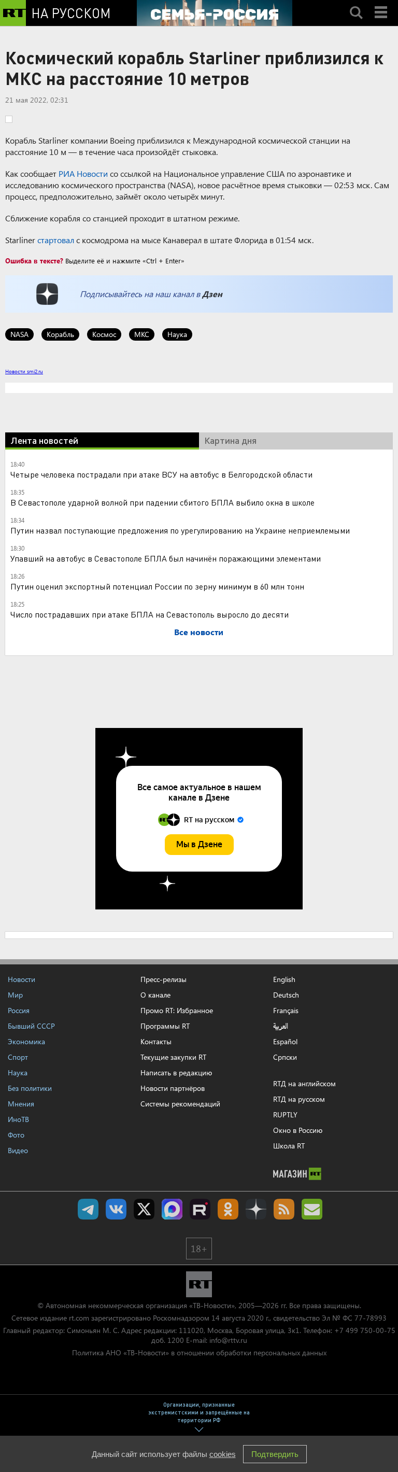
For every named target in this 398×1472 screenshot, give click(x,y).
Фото (16, 1135)
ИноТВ (18, 1119)
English (284, 979)
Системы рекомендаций (180, 1104)
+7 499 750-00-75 (364, 1330)
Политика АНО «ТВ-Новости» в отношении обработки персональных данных (199, 1352)
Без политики (30, 1088)
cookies (222, 1454)
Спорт (18, 1057)
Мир (15, 995)
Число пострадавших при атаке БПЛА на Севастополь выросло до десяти (149, 614)
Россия (19, 1010)
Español (285, 1041)
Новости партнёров (172, 1088)
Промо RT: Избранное (176, 1010)
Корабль (60, 334)
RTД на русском (299, 1099)
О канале (155, 995)
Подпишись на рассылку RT (312, 1209)
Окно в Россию (297, 1130)
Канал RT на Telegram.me (88, 1209)
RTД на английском (304, 1083)
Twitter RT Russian (144, 1209)
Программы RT (165, 1026)
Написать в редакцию (176, 1072)
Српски (285, 1057)
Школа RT (289, 1146)
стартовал (55, 239)
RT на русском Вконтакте (116, 1209)
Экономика (26, 1041)
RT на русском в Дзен (256, 1209)
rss (284, 1209)
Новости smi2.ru (24, 371)
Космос (104, 334)
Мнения (21, 1104)
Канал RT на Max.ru (172, 1209)
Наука (177, 334)
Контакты (156, 1041)
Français (285, 1010)
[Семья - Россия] (214, 13)
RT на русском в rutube (200, 1209)
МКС (141, 334)
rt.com (79, 1318)
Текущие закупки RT (173, 1057)
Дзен (212, 293)
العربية (280, 1026)
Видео (18, 1150)
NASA (19, 334)
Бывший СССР (31, 1026)
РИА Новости (83, 173)
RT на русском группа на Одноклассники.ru (228, 1209)
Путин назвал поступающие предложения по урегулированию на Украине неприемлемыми (180, 530)
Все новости (198, 631)
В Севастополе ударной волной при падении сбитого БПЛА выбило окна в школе (162, 502)
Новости (21, 979)
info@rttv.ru (228, 1340)
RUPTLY (285, 1114)
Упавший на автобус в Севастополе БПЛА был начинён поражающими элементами (165, 558)
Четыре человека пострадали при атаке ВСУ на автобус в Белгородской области (161, 474)
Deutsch (286, 995)
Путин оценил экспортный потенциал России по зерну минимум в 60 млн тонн (157, 586)
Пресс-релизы (163, 979)
